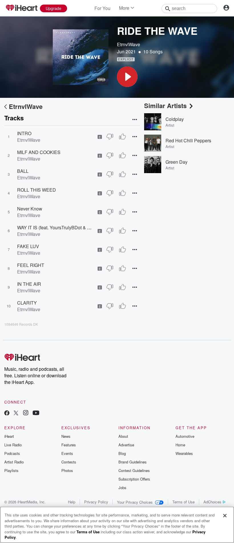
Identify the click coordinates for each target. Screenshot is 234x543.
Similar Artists (165, 105)
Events (67, 453)
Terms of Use (183, 501)
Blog (122, 453)
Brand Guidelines (132, 462)
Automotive (184, 436)
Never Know (29, 208)
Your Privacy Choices (135, 502)
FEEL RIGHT (30, 265)
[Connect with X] (16, 413)
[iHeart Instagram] (25, 413)
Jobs (122, 487)
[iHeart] (21, 8)
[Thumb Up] (122, 136)
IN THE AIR (29, 284)
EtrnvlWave (128, 44)
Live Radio (13, 444)
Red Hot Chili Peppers (188, 140)
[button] (127, 76)
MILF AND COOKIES (38, 152)
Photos (67, 470)
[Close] (225, 515)
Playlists (11, 470)
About (123, 436)
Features (68, 444)
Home (180, 444)
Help (71, 501)
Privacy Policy (96, 501)
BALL (23, 171)
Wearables (184, 453)
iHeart (9, 436)
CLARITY (27, 302)
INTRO (24, 133)
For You (102, 8)
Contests (68, 462)
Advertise (126, 444)
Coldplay (175, 119)
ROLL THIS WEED (36, 190)
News (65, 436)
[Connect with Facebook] (6, 413)
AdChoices (212, 501)
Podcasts (12, 453)
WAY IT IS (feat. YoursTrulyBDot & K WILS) (60, 227)
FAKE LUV (28, 246)
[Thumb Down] (110, 136)
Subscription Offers (134, 479)
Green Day (176, 162)
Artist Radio (14, 462)
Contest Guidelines (134, 470)
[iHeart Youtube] (36, 413)
